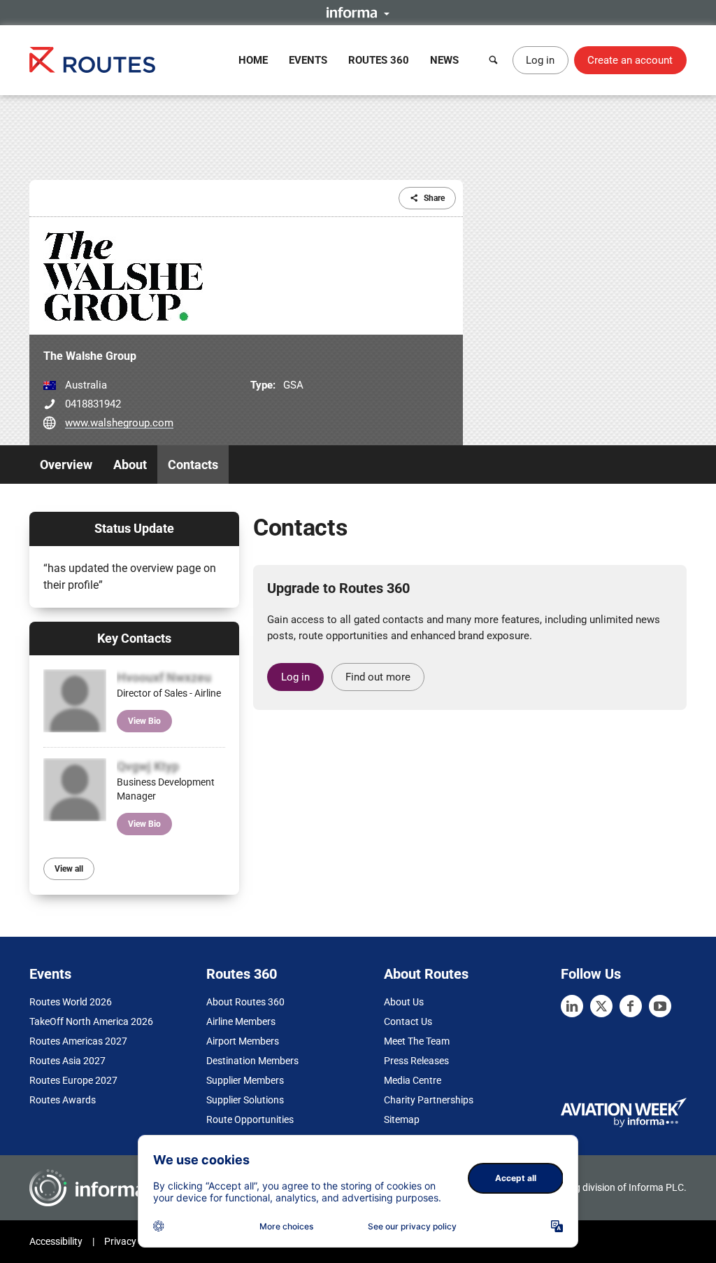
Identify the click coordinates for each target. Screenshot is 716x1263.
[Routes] (92, 60)
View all (69, 869)
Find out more (377, 677)
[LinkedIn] (572, 1006)
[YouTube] (660, 1006)
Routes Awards (62, 1099)
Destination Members (252, 1060)
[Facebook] (631, 1006)
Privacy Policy (134, 1241)
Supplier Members (245, 1080)
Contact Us (408, 1021)
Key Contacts (134, 638)
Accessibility (56, 1241)
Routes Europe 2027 (73, 1080)
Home (253, 60)
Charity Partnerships (428, 1099)
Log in (540, 60)
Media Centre (412, 1080)
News (444, 60)
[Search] (494, 60)
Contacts (193, 464)
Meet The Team (417, 1041)
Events (308, 60)
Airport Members (242, 1041)
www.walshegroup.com (119, 423)
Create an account (630, 60)
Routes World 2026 (70, 1001)
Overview (66, 464)
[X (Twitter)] (601, 1006)
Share (434, 198)
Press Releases (416, 1060)
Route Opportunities (250, 1119)
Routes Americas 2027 (78, 1041)
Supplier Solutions (245, 1099)
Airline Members (240, 1021)
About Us (404, 1001)
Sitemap (402, 1119)
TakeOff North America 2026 (91, 1021)
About (130, 464)
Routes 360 (378, 60)
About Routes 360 (245, 1001)
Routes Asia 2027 (67, 1060)
